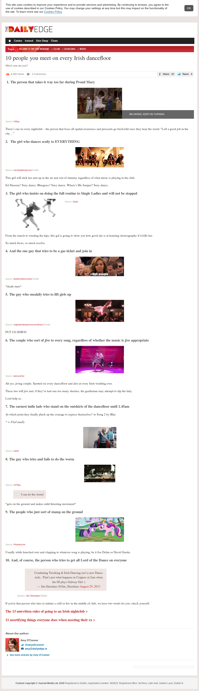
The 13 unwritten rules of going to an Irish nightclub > (46, 611)
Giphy (75, 201)
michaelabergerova (22, 170)
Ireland (29, 40)
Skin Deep (42, 40)
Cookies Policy (53, 11)
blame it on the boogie (34, 49)
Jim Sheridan (33, 595)
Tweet (187, 74)
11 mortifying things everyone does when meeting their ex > (50, 619)
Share (168, 74)
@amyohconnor (34, 644)
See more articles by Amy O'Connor (30, 655)
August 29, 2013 (90, 586)
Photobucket (19, 544)
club (56, 49)
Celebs (18, 40)
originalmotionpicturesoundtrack (28, 324)
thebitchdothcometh (22, 279)
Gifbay (16, 121)
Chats (54, 40)
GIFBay (17, 485)
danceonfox (18, 376)
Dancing (69, 49)
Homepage (9, 41)
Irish (83, 49)
